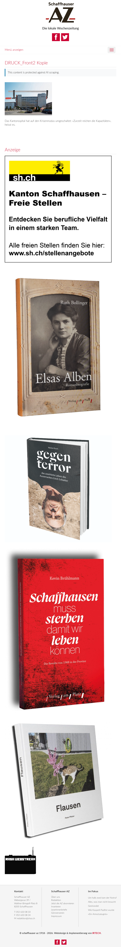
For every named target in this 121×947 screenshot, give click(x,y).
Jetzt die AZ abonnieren (62, 903)
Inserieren (56, 907)
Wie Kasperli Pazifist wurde (101, 910)
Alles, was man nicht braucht (102, 902)
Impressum (56, 916)
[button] (111, 50)
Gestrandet (93, 906)
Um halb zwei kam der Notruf (102, 898)
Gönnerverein (57, 913)
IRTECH (96, 933)
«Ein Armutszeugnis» (98, 914)
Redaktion (56, 900)
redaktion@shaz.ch (26, 918)
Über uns (55, 897)
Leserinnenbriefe (59, 910)
